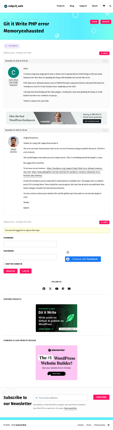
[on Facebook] (44, 288)
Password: (9, 251)
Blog (72, 6)
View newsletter (70, 408)
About (95, 6)
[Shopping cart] (104, 6)
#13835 (105, 130)
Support (83, 6)
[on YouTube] (56, 288)
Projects (60, 6)
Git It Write (36, 19)
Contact (81, 425)
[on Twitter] (50, 288)
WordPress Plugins (23, 19)
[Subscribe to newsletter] (69, 288)
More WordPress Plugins (67, 329)
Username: (9, 238)
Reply (105, 53)
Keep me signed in (14, 264)
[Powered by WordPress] (108, 425)
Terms (88, 425)
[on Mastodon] (63, 288)
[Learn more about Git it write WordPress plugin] (56, 331)
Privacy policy (99, 425)
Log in (94, 22)
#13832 (105, 61)
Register (105, 22)
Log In (26, 271)
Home (6, 19)
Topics (12, 19)
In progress (13, 46)
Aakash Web (13, 6)
